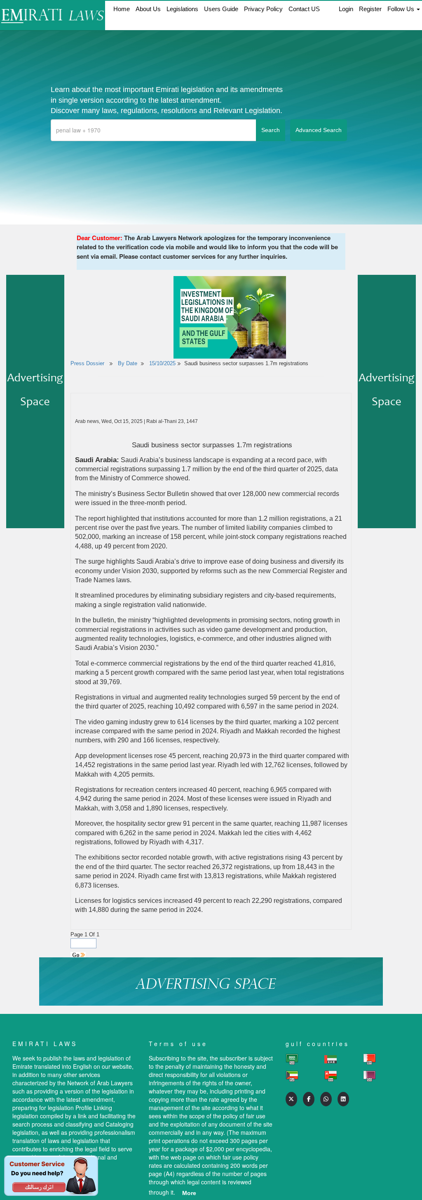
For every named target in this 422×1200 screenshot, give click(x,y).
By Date (126, 363)
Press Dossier (87, 363)
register (370, 8)
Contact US (304, 8)
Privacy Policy (263, 8)
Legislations (182, 8)
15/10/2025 (162, 363)
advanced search (318, 130)
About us (148, 8)
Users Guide (221, 8)
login (346, 8)
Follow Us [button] (401, 8)
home (121, 8)
